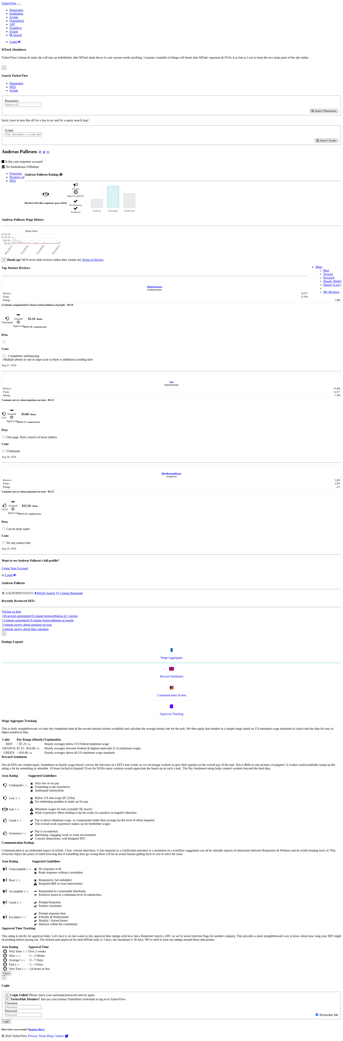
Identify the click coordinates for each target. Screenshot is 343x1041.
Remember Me (328, 1015)
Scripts (14, 17)
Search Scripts (328, 140)
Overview (16, 173)
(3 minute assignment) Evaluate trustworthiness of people (38, 620)
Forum (14, 31)
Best (326, 270)
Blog (50, 1036)
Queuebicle (17, 20)
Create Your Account (15, 568)
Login (14, 42)
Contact (59, 1036)
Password (11, 1011)
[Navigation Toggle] (19, 4)
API (12, 24)
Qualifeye (16, 28)
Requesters (16, 10)
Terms (42, 1036)
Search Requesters (325, 110)
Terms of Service (92, 259)
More (318, 267)
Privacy (33, 1036)
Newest (328, 274)
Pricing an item (11, 611)
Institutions (16, 13)
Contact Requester (71, 593)
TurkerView (9, 3)
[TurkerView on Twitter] (66, 1036)
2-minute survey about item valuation (25, 629)
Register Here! (36, 1029)
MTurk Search (46, 593)
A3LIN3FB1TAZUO (19, 593)
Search (17, 35)
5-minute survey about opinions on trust (27, 624)
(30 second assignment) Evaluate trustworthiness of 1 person (40, 616)
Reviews (17, 177)
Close (6, 973)
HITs (13, 87)
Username (11, 1003)
